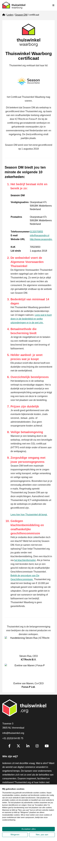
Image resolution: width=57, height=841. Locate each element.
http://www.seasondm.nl (42, 239)
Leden (10, 15)
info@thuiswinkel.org (13, 733)
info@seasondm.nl (39, 235)
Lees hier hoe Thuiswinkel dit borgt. (29, 514)
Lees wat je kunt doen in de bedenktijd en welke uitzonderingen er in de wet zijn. (31, 319)
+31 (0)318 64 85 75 (12, 738)
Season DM (21, 15)
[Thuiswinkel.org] (13, 5)
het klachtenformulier (25, 560)
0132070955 (36, 231)
